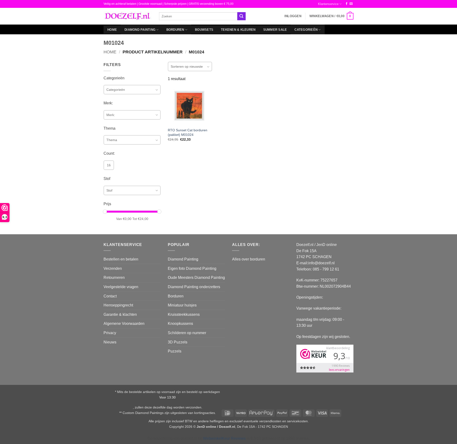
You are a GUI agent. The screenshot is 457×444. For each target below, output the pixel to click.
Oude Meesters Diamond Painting (196, 278)
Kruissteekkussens (184, 314)
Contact (110, 296)
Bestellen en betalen (121, 259)
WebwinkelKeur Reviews (224, 438)
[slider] (105, 211)
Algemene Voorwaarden (124, 324)
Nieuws (110, 342)
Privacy (110, 333)
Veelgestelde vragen (121, 287)
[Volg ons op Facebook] (346, 3)
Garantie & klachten (120, 314)
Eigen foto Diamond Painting (192, 268)
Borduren (175, 29)
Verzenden (113, 268)
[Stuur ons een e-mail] (351, 3)
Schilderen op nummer (187, 333)
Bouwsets (204, 29)
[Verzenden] (241, 16)
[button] (292, 16)
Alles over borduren (248, 259)
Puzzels (174, 351)
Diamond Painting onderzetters (194, 287)
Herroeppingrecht (118, 305)
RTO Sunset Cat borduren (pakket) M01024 (187, 132)
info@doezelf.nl (321, 263)
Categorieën (306, 29)
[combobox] (198, 16)
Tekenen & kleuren (238, 29)
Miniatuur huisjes (182, 305)
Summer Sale (275, 29)
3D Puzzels (177, 342)
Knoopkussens (180, 324)
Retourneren (114, 278)
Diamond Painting (139, 29)
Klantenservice (328, 4)
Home (112, 29)
